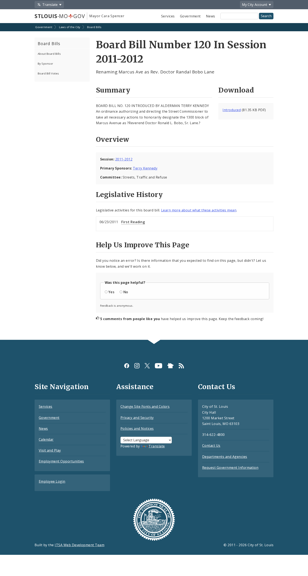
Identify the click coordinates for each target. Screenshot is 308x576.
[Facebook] (126, 365)
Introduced (232, 110)
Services (168, 16)
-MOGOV (60, 16)
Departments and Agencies (224, 456)
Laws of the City (69, 27)
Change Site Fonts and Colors (145, 406)
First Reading (133, 222)
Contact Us (211, 445)
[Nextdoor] (170, 365)
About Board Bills (49, 54)
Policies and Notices (137, 428)
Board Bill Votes (48, 73)
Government (190, 16)
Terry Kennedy (145, 168)
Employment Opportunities (61, 461)
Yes (111, 292)
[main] (154, 182)
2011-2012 (123, 159)
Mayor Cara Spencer (106, 16)
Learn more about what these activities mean (199, 210)
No (125, 292)
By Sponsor (45, 63)
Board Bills (94, 27)
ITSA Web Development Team (79, 545)
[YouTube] (158, 365)
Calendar (46, 439)
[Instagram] (137, 365)
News (210, 16)
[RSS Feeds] (181, 365)
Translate (157, 446)
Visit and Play (50, 450)
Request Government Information (230, 467)
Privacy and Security (137, 417)
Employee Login (52, 481)
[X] (147, 365)
